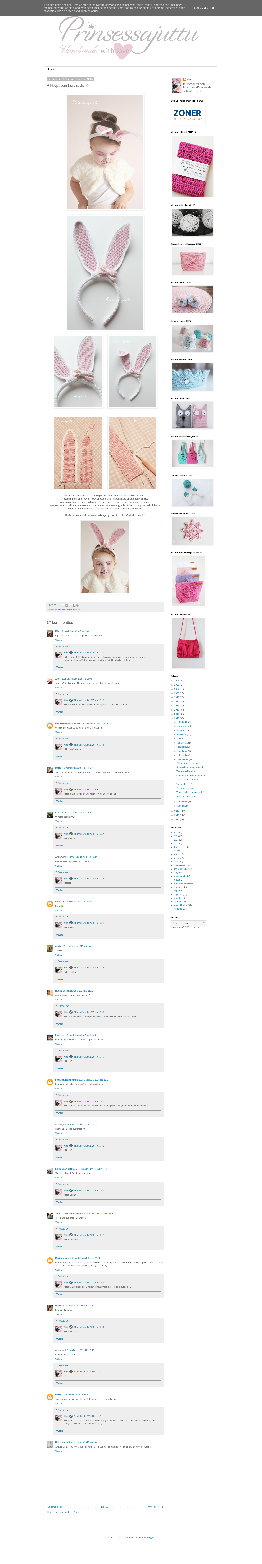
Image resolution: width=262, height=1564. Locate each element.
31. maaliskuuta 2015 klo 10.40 (89, 1057)
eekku (58, 946)
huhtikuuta (182, 755)
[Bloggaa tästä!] (67, 605)
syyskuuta (182, 734)
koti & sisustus (180, 869)
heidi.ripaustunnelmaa (66, 1080)
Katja (58, 812)
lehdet (177, 880)
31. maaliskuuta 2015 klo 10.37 (89, 789)
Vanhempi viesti (155, 1507)
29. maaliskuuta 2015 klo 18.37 (77, 768)
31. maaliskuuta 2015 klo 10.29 (89, 653)
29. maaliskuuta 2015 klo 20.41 (78, 946)
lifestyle (69, 609)
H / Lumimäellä (62, 1442)
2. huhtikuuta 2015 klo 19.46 (80, 1350)
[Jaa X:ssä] (70, 605)
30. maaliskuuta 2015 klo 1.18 (92, 1169)
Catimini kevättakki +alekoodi (190, 775)
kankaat (177, 858)
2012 (177, 819)
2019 (177, 701)
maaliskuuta (183, 759)
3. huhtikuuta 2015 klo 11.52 (87, 1416)
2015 (177, 718)
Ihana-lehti (179, 847)
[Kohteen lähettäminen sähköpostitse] (64, 605)
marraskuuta (183, 726)
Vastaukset (63, 646)
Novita (177, 851)
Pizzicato (59, 1035)
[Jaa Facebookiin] (74, 605)
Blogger (150, 1537)
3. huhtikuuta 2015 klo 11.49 (87, 1371)
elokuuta (181, 738)
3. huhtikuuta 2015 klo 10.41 (75, 1394)
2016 (177, 714)
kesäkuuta (182, 747)
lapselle (61, 609)
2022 (177, 689)
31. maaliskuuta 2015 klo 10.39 (89, 1012)
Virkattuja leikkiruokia (186, 796)
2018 (177, 705)
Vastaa (58, 640)
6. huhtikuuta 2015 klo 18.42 (85, 1442)
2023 (177, 685)
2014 (177, 811)
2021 (177, 693)
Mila (57, 631)
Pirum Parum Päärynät (187, 780)
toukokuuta (182, 751)
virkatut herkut (180, 905)
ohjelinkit (178, 894)
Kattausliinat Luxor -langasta (190, 767)
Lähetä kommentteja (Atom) (66, 1512)
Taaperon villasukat (185, 771)
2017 (177, 710)
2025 (177, 681)
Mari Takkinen (62, 1258)
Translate (194, 927)
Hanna (58, 991)
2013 (177, 815)
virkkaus (77, 609)
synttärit (177, 901)
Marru (58, 768)
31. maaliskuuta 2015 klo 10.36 (89, 700)
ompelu (177, 898)
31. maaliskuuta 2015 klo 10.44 (89, 1327)
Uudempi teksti (55, 1507)
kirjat (176, 861)
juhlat (176, 854)
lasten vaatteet (181, 876)
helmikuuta (182, 801)
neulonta (178, 887)
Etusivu (50, 69)
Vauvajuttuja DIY (184, 784)
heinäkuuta (182, 743)
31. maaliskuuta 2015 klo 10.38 (89, 878)
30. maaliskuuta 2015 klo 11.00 (85, 1258)
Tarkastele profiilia (192, 91)
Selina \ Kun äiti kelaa (66, 1169)
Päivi (57, 901)
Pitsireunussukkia (185, 788)
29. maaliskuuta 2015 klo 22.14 (94, 1080)
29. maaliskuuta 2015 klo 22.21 (82, 1124)
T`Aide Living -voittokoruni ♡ (190, 792)
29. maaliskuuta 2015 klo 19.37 (82, 857)
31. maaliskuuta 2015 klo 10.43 (89, 1282)
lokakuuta (182, 730)
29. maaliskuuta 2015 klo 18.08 (77, 679)
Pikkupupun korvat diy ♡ (188, 763)
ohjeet (177, 890)
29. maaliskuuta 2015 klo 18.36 (96, 723)
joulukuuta (182, 722)
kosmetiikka (179, 865)
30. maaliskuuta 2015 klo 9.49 (98, 1213)
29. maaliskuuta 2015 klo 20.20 (76, 901)
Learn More (201, 8)
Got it (215, 8)
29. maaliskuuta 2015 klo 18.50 (77, 812)
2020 (177, 697)
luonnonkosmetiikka (183, 883)
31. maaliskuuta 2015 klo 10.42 (89, 1190)
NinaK (58, 1305)
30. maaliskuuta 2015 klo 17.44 (78, 1305)
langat (177, 872)
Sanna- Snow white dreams (69, 1213)
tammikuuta (183, 806)
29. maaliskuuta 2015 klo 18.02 (75, 631)
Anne (58, 679)
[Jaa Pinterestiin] (77, 605)
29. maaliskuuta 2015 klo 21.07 (78, 991)
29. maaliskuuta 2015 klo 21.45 (80, 1035)
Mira (66, 653)
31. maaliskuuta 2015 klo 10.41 (89, 1101)
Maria (58, 1394)
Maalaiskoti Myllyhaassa (67, 723)
